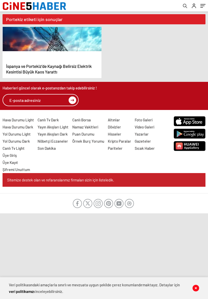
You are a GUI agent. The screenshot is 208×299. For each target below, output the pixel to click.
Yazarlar (142, 134)
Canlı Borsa (81, 120)
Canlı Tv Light (14, 148)
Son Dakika (47, 148)
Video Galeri (144, 127)
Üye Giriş (10, 155)
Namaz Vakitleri (85, 127)
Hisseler (114, 134)
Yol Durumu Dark (16, 141)
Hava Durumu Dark (18, 127)
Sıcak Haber (145, 148)
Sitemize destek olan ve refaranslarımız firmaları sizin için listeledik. (60, 180)
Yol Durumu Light (17, 134)
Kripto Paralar (119, 141)
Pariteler (115, 148)
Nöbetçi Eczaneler (53, 141)
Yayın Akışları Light (53, 127)
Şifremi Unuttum (16, 169)
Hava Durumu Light (18, 120)
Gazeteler (143, 141)
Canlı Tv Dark (48, 120)
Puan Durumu (83, 134)
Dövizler (114, 127)
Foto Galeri (143, 120)
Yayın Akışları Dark (53, 134)
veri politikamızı (21, 291)
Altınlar (114, 120)
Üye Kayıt (10, 162)
